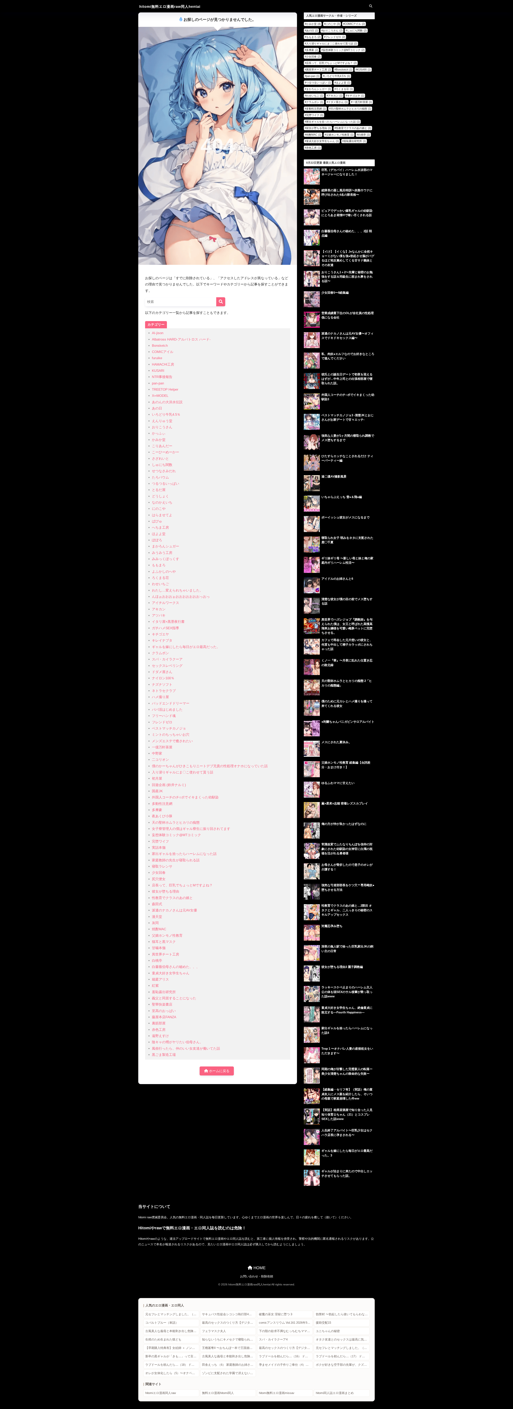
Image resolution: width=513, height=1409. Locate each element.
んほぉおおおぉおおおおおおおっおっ (181, 597)
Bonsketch (160, 346)
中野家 (157, 753)
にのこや (159, 509)
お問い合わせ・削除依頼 (256, 1276)
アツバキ (159, 615)
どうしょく (160, 496)
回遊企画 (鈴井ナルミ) (169, 785)
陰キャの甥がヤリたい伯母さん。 (177, 1042)
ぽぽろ (157, 540)
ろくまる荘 (160, 578)
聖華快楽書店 (162, 1004)
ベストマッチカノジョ (169, 728)
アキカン (159, 609)
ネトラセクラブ (164, 691)
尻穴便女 (159, 879)
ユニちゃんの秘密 (328, 1331)
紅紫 (155, 986)
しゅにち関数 (162, 465)
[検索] (220, 301)
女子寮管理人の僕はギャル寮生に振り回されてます (191, 829)
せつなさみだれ (164, 471)
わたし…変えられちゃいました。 (177, 590)
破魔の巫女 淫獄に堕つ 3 (275, 1314)
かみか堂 (159, 440)
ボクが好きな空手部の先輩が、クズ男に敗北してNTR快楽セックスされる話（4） (343, 1364)
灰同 (155, 923)
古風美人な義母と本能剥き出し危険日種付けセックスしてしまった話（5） (229, 1356)
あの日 (157, 408)
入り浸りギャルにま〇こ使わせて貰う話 (182, 772)
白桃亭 (157, 961)
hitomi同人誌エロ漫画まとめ (335, 1393)
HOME (259, 1268)
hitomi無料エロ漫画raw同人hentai (169, 6)
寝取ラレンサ (162, 866)
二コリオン (160, 760)
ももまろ (159, 565)
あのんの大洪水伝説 (167, 402)
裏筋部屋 (159, 1023)
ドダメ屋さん (162, 672)
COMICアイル (162, 352)
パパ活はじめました (167, 710)
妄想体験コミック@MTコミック (176, 835)
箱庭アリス (160, 979)
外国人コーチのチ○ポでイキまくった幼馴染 (185, 797)
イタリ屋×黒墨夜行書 (168, 622)
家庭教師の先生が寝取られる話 (176, 860)
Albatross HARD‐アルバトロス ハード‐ (181, 339)
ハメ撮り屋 (160, 697)
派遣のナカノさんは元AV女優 (174, 910)
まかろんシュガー (165, 546)
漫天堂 (157, 917)
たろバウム (160, 477)
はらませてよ (162, 515)
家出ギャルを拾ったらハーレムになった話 (184, 854)
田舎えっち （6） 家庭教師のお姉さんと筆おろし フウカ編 (229, 1364)
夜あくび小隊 (162, 816)
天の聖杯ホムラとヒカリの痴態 (176, 822)
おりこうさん (162, 427)
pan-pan (158, 383)
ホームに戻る (218, 1071)
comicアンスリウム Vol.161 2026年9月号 (286, 1322)
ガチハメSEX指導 (165, 628)
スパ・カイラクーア (167, 659)
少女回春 (159, 873)
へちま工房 (160, 527)
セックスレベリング (167, 666)
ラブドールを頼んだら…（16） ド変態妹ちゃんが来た (286, 1356)
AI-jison (157, 333)
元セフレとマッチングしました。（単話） (172, 1314)
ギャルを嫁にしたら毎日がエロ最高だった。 (186, 647)
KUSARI (158, 371)
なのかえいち (162, 502)
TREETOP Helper (165, 389)
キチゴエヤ (160, 634)
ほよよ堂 (159, 534)
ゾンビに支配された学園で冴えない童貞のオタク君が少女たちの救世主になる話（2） (229, 1373)
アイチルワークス (165, 603)
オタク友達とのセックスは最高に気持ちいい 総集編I (343, 1339)
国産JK (157, 791)
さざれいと (160, 459)
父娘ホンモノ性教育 (167, 935)
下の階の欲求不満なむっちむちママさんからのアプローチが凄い (286, 1331)
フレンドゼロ (162, 722)
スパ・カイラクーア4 (273, 1339)
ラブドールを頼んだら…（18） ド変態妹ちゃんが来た (172, 1364)
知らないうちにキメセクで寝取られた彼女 (229, 1339)
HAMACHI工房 (163, 364)
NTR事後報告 (162, 377)
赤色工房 (159, 1030)
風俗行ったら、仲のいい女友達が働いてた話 (186, 1048)
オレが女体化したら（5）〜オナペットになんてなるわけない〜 (172, 1373)
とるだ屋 (159, 490)
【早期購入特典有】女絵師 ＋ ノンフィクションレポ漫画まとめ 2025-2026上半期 (172, 1348)
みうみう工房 (162, 553)
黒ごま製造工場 (164, 1055)
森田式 (157, 904)
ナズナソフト (162, 684)
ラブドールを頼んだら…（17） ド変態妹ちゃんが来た (343, 1356)
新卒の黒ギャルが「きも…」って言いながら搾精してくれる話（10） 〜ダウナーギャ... (172, 1356)
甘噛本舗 (159, 948)
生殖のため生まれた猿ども (163, 1339)
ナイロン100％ (163, 678)
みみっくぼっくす (165, 559)
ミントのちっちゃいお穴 (170, 735)
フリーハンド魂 (164, 716)
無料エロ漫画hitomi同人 (218, 1393)
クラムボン (160, 653)
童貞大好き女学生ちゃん (170, 973)
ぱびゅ (157, 521)
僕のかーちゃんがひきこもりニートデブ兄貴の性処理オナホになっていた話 (210, 766)
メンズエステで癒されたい (172, 741)
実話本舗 (159, 848)
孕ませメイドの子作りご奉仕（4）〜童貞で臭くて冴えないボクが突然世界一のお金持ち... (286, 1364)
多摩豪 (157, 810)
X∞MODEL (160, 396)
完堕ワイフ (160, 841)
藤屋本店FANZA (164, 1017)
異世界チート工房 (165, 954)
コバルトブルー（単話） (161, 1322)
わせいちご (160, 584)
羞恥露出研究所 (164, 992)
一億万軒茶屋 (162, 747)
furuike (157, 358)
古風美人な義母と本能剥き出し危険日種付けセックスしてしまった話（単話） (172, 1331)
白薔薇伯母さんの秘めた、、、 (176, 967)
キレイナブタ (162, 640)
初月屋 (157, 778)
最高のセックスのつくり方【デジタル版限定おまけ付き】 (229, 1322)
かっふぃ (159, 433)
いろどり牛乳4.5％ (166, 414)
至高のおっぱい (164, 1011)
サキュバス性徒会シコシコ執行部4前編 (228, 1314)
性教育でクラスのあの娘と (172, 898)
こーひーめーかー (165, 452)
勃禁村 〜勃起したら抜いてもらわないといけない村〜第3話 (343, 1314)
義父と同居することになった (174, 998)
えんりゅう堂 (162, 421)
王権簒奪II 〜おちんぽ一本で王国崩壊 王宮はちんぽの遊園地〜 (229, 1348)
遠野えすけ (160, 1036)
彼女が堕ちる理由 (165, 891)
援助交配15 (323, 1322)
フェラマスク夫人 (214, 1331)
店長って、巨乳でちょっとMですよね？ (182, 885)
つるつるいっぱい (165, 484)
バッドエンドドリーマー (170, 703)
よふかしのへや (164, 571)
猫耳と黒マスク (164, 942)
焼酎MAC (159, 929)
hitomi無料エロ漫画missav (276, 1393)
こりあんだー (162, 446)
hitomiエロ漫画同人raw (160, 1393)
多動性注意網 (162, 804)
